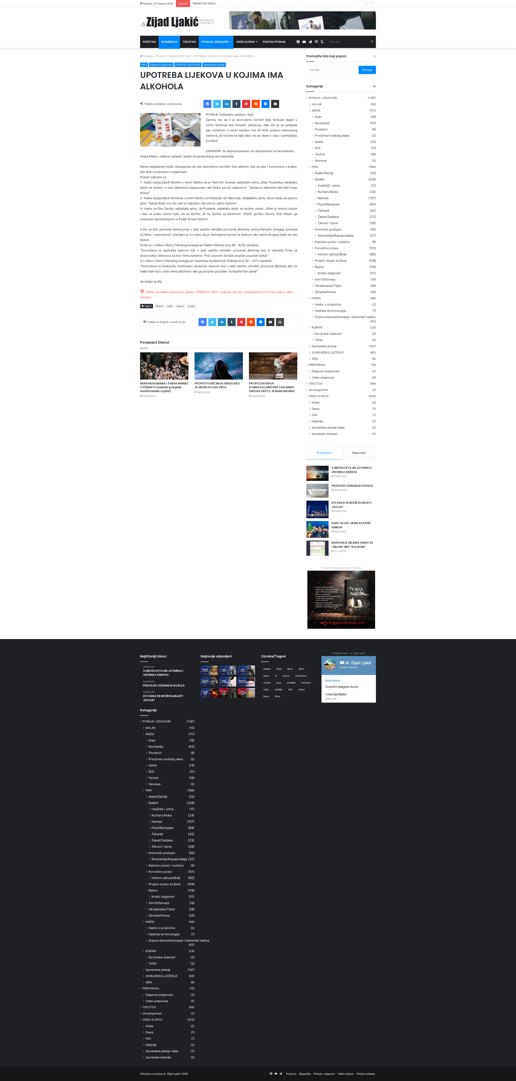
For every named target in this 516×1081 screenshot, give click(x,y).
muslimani (301, 675)
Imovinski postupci (328, 229)
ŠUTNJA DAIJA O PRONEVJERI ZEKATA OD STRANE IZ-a (227, 3)
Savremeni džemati (324, 433)
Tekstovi (189, 41)
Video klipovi (245, 41)
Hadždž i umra (329, 185)
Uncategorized (318, 389)
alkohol (159, 306)
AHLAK (317, 104)
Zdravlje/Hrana (325, 292)
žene (277, 696)
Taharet (323, 210)
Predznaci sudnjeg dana (332, 135)
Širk (317, 148)
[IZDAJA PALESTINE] (227, 670)
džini (301, 668)
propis (191, 306)
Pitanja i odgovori (215, 41)
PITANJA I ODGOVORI (169, 56)
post (279, 682)
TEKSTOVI (315, 383)
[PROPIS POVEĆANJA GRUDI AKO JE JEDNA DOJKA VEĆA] (219, 366)
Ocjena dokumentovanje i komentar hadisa (345, 317)
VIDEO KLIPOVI (319, 396)
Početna (149, 41)
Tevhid (320, 154)
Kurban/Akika (328, 192)
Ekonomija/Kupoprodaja (335, 236)
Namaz (323, 198)
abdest (267, 668)
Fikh (314, 415)
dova (290, 668)
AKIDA (316, 110)
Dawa (315, 408)
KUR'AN (317, 327)
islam (170, 306)
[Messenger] (265, 104)
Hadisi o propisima (328, 304)
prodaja (291, 682)
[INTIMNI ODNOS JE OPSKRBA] (246, 681)
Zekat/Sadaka (328, 217)
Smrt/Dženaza (325, 279)
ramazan (306, 682)
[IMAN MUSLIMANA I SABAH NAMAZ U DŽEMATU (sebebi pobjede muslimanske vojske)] (164, 366)
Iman (318, 117)
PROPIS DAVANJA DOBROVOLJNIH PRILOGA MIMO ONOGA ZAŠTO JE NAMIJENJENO (272, 387)
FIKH (188, 56)
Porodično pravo (326, 248)
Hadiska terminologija (330, 311)
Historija (317, 421)
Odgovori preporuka (161, 64)
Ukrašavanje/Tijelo (328, 286)
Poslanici (321, 129)
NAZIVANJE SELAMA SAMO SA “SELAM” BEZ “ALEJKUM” (352, 545)
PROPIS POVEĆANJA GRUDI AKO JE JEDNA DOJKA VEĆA (217, 385)
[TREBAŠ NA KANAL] (246, 670)
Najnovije (358, 453)
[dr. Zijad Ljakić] (177, 21)
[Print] (280, 322)
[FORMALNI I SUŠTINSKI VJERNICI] (227, 693)
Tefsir (319, 340)
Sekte (319, 142)
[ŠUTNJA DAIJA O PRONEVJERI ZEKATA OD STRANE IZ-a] (209, 681)
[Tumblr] (236, 104)
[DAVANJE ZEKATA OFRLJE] (227, 681)
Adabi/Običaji (324, 173)
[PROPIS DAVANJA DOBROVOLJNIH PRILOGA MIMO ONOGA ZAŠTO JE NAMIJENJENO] (273, 366)
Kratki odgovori (329, 273)
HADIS (316, 298)
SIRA (315, 358)
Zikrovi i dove (328, 223)
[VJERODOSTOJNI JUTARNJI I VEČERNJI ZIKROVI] (317, 473)
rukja (266, 689)
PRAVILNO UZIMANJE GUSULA (352, 486)
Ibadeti (320, 179)
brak (279, 668)
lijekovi (180, 306)
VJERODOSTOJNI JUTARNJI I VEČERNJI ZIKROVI (352, 470)
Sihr (290, 689)
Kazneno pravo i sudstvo (332, 242)
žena (266, 696)
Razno (319, 267)
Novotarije (322, 123)
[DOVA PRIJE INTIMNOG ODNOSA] (209, 693)
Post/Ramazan (329, 204)
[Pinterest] (246, 104)
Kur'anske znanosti (328, 334)
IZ (276, 675)
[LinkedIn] (227, 104)
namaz (267, 682)
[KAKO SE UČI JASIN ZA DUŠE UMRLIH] (317, 529)
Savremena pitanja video (328, 427)
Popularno (324, 453)
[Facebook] (207, 104)
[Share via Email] (275, 104)
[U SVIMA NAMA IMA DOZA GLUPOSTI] (246, 693)
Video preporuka (323, 377)
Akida (315, 402)
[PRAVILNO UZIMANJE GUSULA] (317, 491)
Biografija (169, 41)
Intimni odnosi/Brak (332, 254)
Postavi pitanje (274, 41)
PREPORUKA (317, 364)
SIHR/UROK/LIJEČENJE (328, 352)
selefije (279, 689)
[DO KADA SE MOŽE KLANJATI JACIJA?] (317, 509)
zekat (301, 689)
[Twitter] (217, 104)
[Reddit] (256, 104)
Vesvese (321, 160)
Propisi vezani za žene (331, 261)
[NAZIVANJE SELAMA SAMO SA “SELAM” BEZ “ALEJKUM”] (317, 548)
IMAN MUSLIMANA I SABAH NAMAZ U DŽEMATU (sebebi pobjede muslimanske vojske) (164, 387)
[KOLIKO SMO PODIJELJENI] (209, 670)
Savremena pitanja (214, 64)
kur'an (286, 675)
